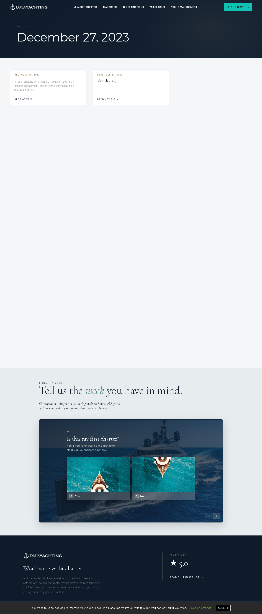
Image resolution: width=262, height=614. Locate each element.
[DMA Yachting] (29, 7)
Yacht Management (184, 7)
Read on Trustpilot (187, 577)
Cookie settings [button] (201, 608)
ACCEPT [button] (223, 607)
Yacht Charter (86, 7)
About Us (111, 7)
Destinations (134, 7)
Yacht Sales (158, 7)
